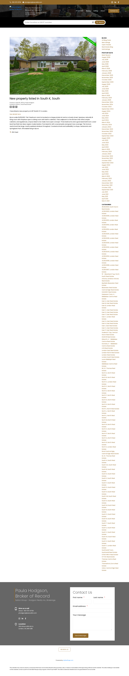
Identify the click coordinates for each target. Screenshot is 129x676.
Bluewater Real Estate (109, 288)
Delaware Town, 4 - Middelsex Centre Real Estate (109, 296)
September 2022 (107, 163)
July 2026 (105, 60)
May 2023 (105, 145)
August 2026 (106, 57)
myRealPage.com (68, 660)
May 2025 (105, 91)
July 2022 (105, 167)
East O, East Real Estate (110, 328)
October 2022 (106, 161)
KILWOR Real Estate (108, 337)
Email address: (79, 606)
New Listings (106, 42)
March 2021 (106, 201)
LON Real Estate (107, 348)
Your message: (79, 615)
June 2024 (105, 116)
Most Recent (106, 55)
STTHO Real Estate (108, 557)
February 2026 (107, 71)
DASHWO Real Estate (109, 292)
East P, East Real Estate (110, 330)
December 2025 (107, 75)
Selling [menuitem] (95, 11)
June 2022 (105, 169)
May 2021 (105, 196)
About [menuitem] (103, 11)
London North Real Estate (110, 353)
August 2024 (106, 111)
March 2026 (106, 69)
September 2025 (107, 82)
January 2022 (106, 181)
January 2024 (106, 127)
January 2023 (106, 154)
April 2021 (105, 199)
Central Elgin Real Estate (110, 290)
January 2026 (106, 73)
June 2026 (105, 62)
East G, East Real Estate (110, 321)
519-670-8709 (16, 2)
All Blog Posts (106, 40)
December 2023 (107, 129)
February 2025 (107, 98)
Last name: (98, 597)
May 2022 (105, 172)
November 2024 (107, 104)
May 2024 (105, 118)
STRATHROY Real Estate (110, 555)
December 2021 (107, 183)
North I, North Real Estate (110, 409)
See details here (15, 114)
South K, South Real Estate (23, 104)
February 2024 (107, 125)
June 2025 (105, 89)
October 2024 (107, 107)
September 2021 (107, 190)
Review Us (64, 649)
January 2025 (106, 100)
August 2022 (106, 165)
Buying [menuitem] (88, 11)
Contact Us (114, 11)
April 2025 (105, 93)
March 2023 (106, 149)
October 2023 (106, 134)
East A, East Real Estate (110, 301)
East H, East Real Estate (110, 323)
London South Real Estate (110, 357)
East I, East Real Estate (109, 326)
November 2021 (107, 185)
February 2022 (107, 178)
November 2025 (107, 78)
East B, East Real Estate (110, 303)
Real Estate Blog (107, 47)
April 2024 (105, 120)
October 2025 (106, 80)
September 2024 (108, 109)
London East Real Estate (110, 350)
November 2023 (107, 131)
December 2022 (107, 156)
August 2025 (106, 84)
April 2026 (105, 66)
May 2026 (105, 64)
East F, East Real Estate (110, 314)
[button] (15, 2)
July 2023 (105, 140)
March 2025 (106, 96)
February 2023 (107, 152)
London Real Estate (108, 355)
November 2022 (107, 158)
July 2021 (105, 192)
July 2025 (105, 86)
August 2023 (106, 138)
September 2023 (107, 136)
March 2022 (106, 176)
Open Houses (106, 45)
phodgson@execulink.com (33, 2)
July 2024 (105, 113)
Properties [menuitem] (79, 11)
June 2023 (105, 143)
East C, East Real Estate (110, 310)
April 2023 (105, 147)
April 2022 (105, 174)
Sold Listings (106, 49)
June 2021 (105, 194)
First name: (78, 597)
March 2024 (106, 122)
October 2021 (106, 187)
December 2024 (107, 102)
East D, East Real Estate (110, 312)
